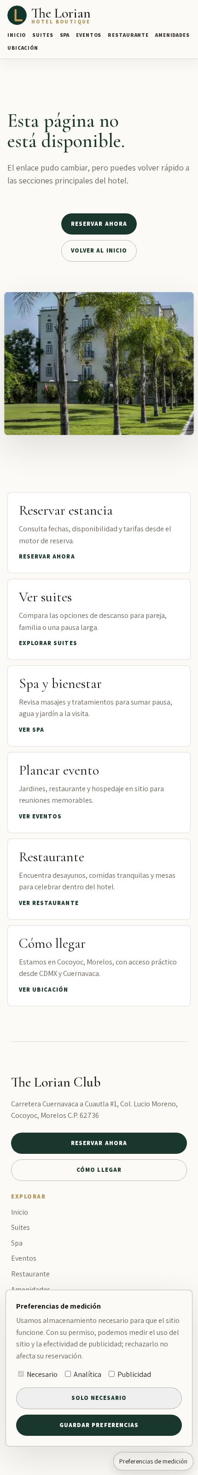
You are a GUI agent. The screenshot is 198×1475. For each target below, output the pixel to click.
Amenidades (172, 35)
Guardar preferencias (99, 1425)
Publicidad (133, 1374)
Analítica (86, 1374)
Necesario (41, 1374)
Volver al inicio (99, 250)
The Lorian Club (56, 1082)
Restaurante (128, 35)
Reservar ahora (99, 224)
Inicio (16, 35)
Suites (42, 35)
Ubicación (22, 48)
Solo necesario (99, 1398)
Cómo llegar (98, 1170)
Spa (65, 35)
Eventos (88, 35)
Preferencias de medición (153, 1461)
